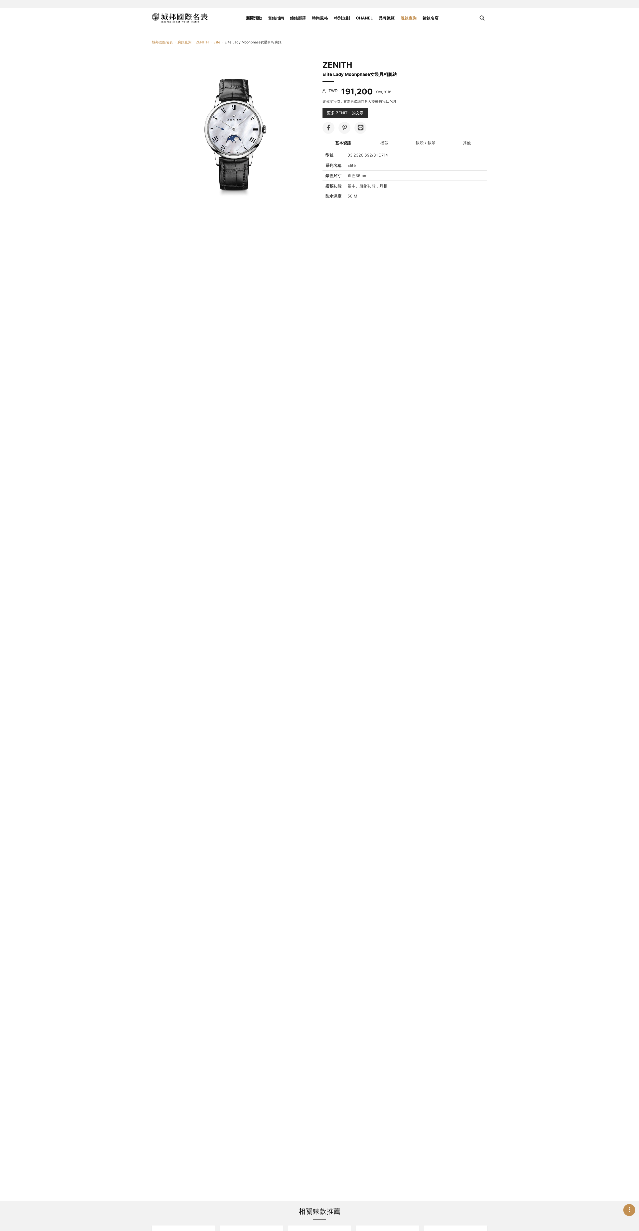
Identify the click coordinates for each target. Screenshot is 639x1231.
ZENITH (202, 42)
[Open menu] (629, 1210)
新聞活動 (254, 17)
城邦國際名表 (162, 42)
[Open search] (482, 18)
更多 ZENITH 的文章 (345, 112)
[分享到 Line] (360, 128)
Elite (216, 42)
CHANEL (364, 17)
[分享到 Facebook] (328, 128)
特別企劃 (342, 17)
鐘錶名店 (431, 17)
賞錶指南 (276, 17)
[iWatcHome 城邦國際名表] (180, 18)
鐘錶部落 (298, 17)
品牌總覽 (387, 17)
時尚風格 (320, 17)
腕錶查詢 (409, 17)
